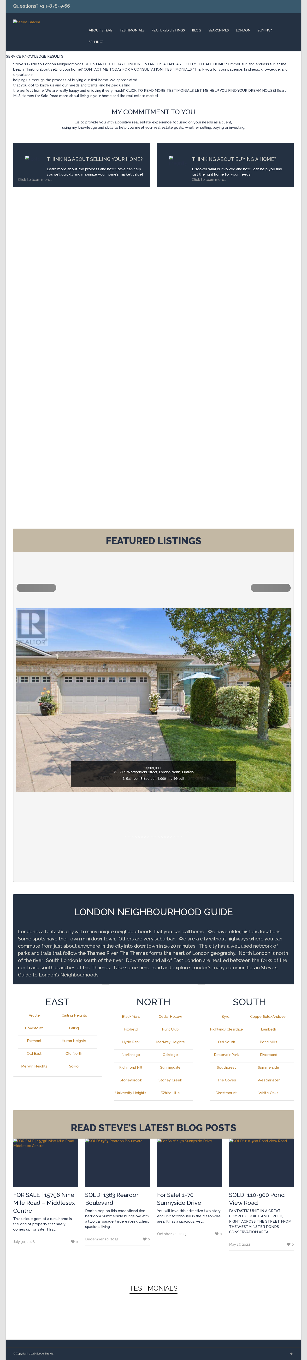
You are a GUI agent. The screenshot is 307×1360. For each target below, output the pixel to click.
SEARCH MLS (218, 30)
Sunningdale (170, 1067)
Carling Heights (74, 1015)
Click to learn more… (209, 179)
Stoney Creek (170, 1080)
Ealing (74, 1028)
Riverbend (268, 1055)
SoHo (74, 1066)
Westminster (269, 1080)
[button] (36, 588)
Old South (226, 1042)
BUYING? (265, 30)
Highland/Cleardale (226, 1029)
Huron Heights (74, 1041)
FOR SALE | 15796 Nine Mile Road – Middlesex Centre (44, 1202)
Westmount (226, 1093)
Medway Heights (170, 1042)
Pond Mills (268, 1042)
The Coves (226, 1080)
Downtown (34, 1028)
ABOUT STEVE (100, 30)
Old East (34, 1053)
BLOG (196, 30)
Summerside (268, 1067)
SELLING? (96, 42)
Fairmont (34, 1041)
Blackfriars (131, 1016)
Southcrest (226, 1067)
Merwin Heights (34, 1066)
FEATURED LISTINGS (168, 30)
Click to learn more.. (35, 179)
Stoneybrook (131, 1080)
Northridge (131, 1055)
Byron (226, 1016)
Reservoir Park (226, 1055)
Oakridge (170, 1055)
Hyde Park (131, 1042)
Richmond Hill (130, 1067)
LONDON (243, 30)
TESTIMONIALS (132, 30)
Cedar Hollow (170, 1016)
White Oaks (268, 1093)
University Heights (130, 1093)
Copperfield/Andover (268, 1016)
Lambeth (268, 1029)
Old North (73, 1053)
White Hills (170, 1093)
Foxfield (131, 1029)
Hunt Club (170, 1029)
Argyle (34, 1015)
